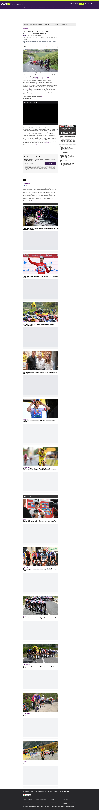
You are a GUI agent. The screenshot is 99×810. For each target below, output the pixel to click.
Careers (37, 802)
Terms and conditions (27, 799)
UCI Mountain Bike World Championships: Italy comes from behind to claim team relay (68, 156)
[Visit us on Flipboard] (77, 3)
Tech (54, 7)
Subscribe (81, 3)
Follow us (49, 46)
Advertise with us (53, 802)
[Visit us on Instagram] (73, 3)
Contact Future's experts (41, 799)
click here (43, 96)
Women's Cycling (40, 7)
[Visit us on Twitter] (71, 3)
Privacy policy (52, 799)
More (73, 7)
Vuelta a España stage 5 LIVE (36, 24)
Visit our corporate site (64, 791)
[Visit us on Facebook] (70, 3)
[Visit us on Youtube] (75, 3)
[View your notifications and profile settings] (91, 4)
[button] (96, 3)
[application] (40, 113)
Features (67, 7)
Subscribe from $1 (65, 24)
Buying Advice (60, 7)
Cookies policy (65, 799)
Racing (33, 7)
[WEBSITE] (27, 185)
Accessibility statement (27, 802)
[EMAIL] (29, 185)
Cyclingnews (30, 35)
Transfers (56, 24)
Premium (49, 7)
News (28, 7)
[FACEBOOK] (25, 185)
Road (25, 179)
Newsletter (55, 46)
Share (26, 46)
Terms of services (39, 166)
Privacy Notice (29, 167)
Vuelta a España (48, 24)
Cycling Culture (25, 28)
